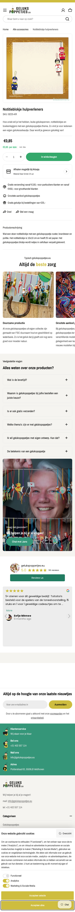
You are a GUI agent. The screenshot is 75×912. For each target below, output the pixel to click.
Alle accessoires (20, 29)
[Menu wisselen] (5, 10)
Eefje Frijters (22, 615)
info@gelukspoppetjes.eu (20, 801)
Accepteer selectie (37, 895)
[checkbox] (11, 876)
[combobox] (37, 18)
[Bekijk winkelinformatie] (66, 171)
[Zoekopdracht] (67, 19)
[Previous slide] (6, 616)
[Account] (63, 10)
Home (6, 29)
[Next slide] (69, 616)
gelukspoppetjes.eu (33, 565)
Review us (37, 578)
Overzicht (67, 833)
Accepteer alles (37, 905)
